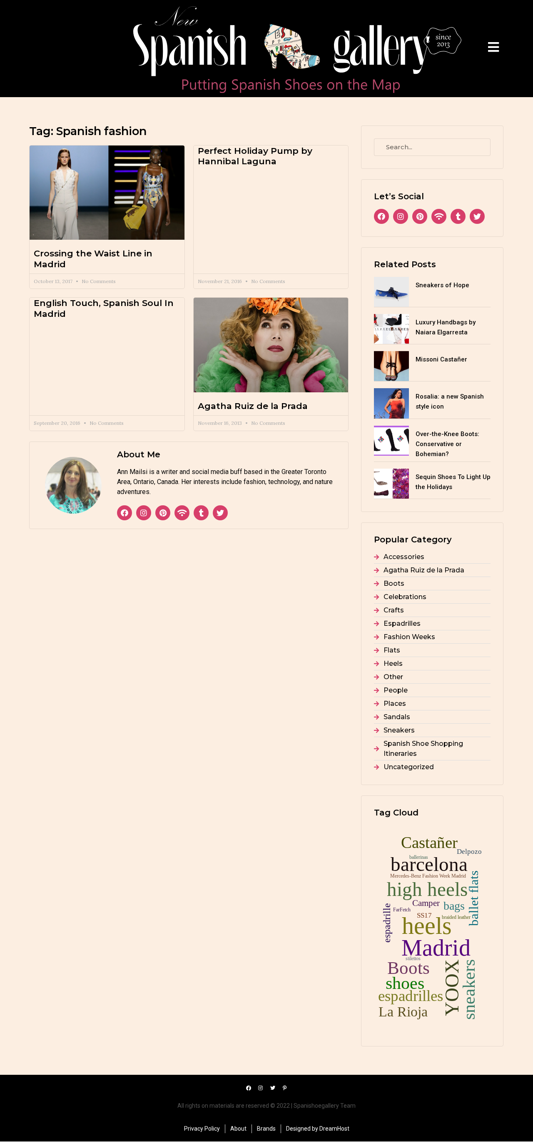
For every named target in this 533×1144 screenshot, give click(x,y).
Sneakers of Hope (442, 285)
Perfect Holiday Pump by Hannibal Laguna (255, 156)
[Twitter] (220, 512)
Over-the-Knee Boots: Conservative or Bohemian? (447, 444)
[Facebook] (124, 512)
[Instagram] (143, 512)
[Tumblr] (201, 512)
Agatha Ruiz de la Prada (253, 406)
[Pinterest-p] (285, 1088)
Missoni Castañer (441, 359)
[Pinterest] (162, 512)
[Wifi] (181, 512)
